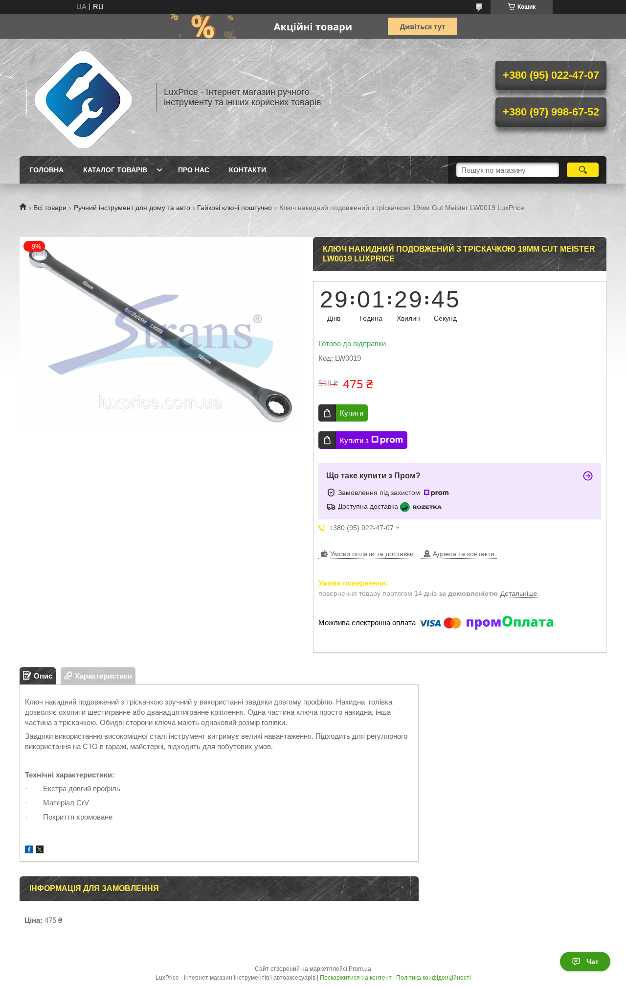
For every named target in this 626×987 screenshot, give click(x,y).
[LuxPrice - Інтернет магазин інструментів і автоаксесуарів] (83, 97)
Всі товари (50, 208)
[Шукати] (583, 170)
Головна (46, 170)
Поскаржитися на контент (356, 977)
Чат (592, 961)
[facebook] (29, 850)
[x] (40, 850)
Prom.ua (360, 968)
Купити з (354, 440)
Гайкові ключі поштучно (234, 208)
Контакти (247, 170)
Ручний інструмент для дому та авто (132, 208)
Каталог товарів (115, 170)
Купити (351, 413)
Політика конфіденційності (433, 977)
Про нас (193, 170)
